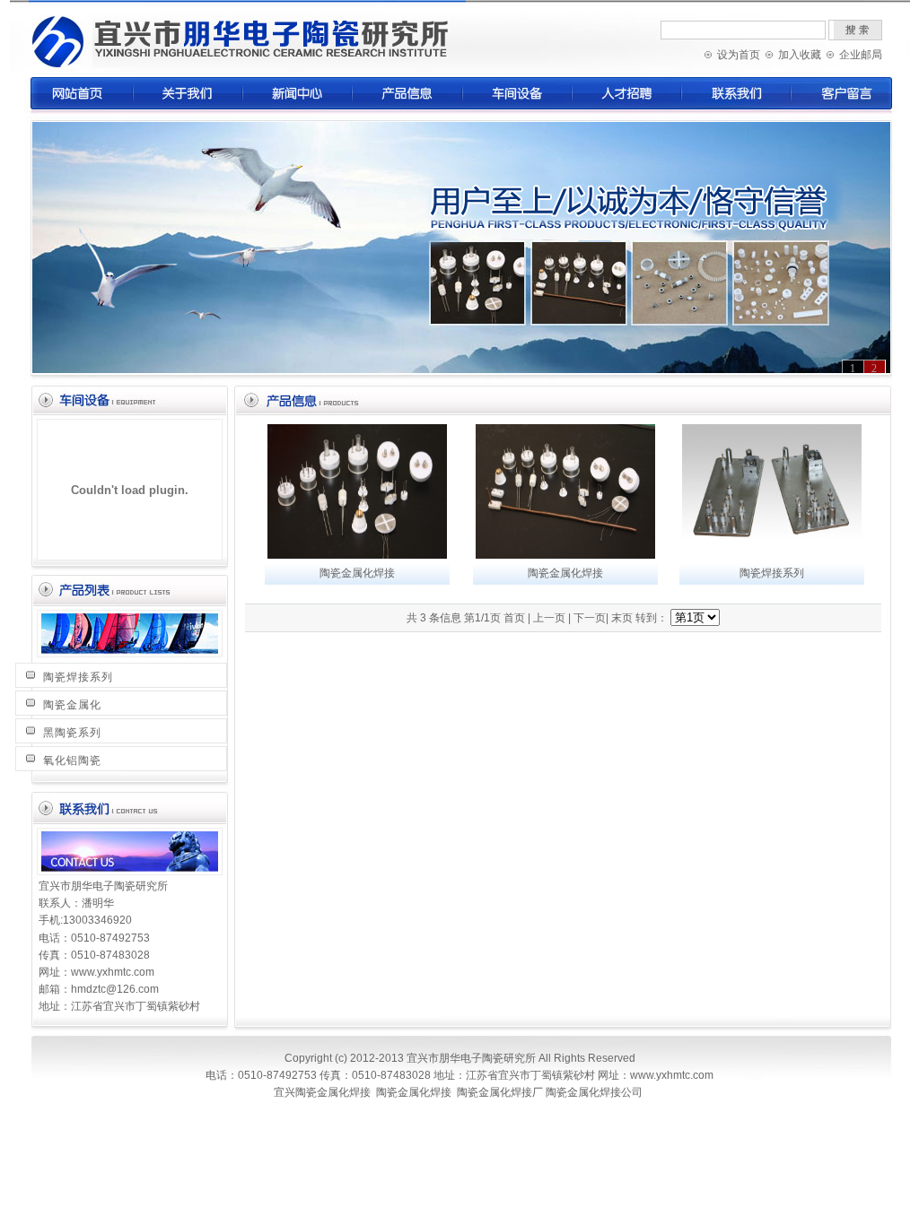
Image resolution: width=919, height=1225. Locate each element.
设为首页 (738, 54)
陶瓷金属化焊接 (357, 573)
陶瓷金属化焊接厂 (500, 1092)
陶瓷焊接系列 (78, 677)
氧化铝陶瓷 (72, 760)
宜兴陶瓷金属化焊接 (322, 1092)
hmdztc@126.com (115, 989)
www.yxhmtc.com (112, 972)
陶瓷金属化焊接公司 (594, 1092)
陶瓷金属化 (72, 705)
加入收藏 (799, 54)
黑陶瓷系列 (72, 732)
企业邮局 (860, 54)
